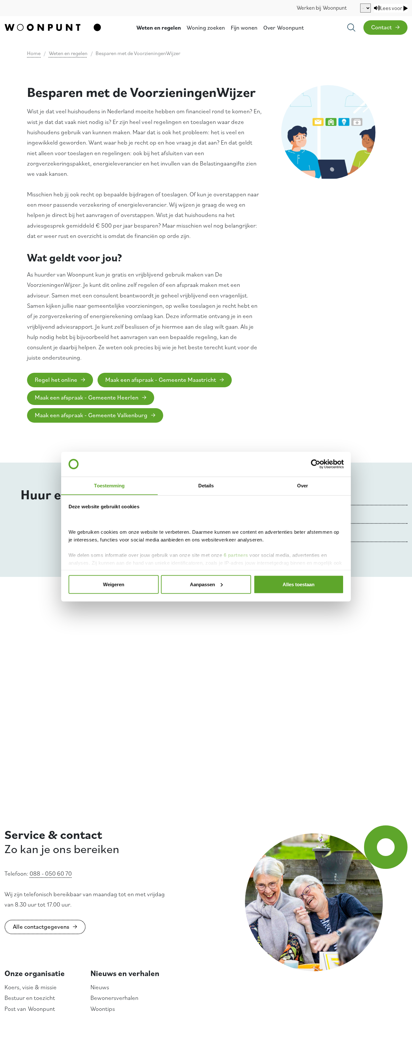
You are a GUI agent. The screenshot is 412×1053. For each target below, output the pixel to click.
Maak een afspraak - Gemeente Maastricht (160, 379)
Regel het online (56, 379)
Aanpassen (202, 584)
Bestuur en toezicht (30, 997)
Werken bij (322, 7)
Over (283, 27)
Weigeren (113, 584)
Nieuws (99, 987)
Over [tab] (302, 485)
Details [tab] (206, 485)
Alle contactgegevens (41, 926)
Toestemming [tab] (109, 485)
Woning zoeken (206, 27)
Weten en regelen (158, 27)
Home (34, 53)
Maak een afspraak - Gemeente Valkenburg (91, 415)
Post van (30, 1008)
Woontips (102, 1008)
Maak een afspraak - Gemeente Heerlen (86, 397)
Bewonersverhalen (114, 997)
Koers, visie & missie (31, 987)
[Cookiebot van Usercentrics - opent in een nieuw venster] (315, 464)
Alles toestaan (298, 584)
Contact (381, 27)
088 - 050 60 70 (51, 873)
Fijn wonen (244, 27)
